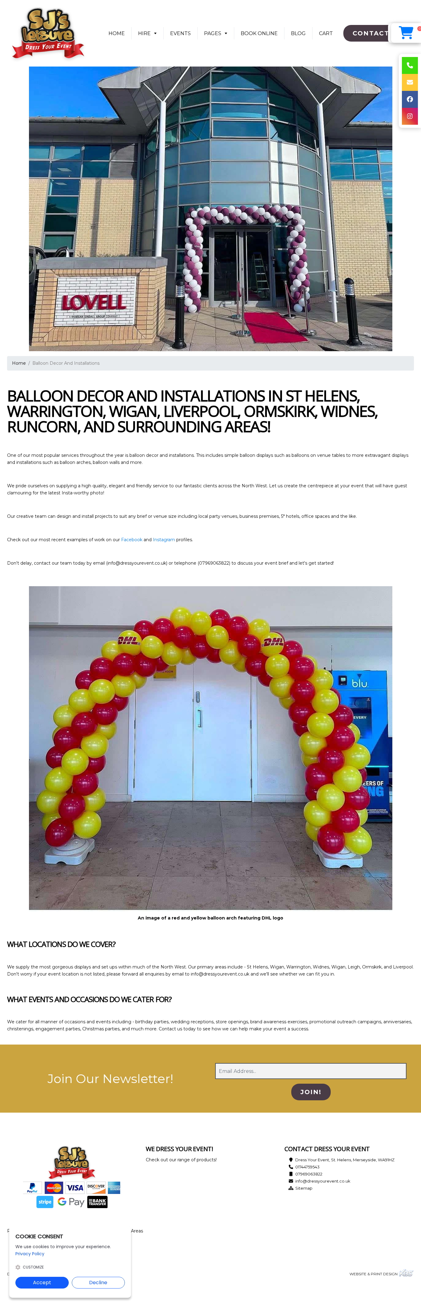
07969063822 (308, 1173)
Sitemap (304, 1188)
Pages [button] (212, 33)
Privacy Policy (29, 1254)
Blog (298, 33)
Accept (42, 1282)
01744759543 (307, 1166)
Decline (98, 1282)
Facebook (131, 539)
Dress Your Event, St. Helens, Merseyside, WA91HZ (344, 1159)
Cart (326, 33)
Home (118, 35)
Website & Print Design (374, 1274)
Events (180, 33)
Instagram (164, 539)
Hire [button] (144, 33)
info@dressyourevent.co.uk (322, 1181)
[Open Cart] (406, 33)
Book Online (259, 33)
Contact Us (377, 33)
